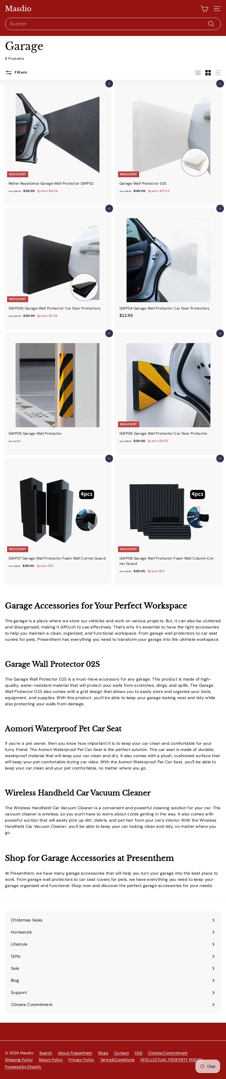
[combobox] (113, 24)
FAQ (138, 1052)
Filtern (20, 72)
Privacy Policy (81, 1059)
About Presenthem (75, 1052)
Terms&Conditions (117, 1059)
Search (45, 1052)
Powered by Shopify (23, 1066)
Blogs (103, 1052)
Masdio (18, 9)
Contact (121, 1052)
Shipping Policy (19, 1059)
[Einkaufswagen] (204, 9)
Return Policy (51, 1059)
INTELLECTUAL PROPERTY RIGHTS (171, 1059)
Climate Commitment (167, 1052)
